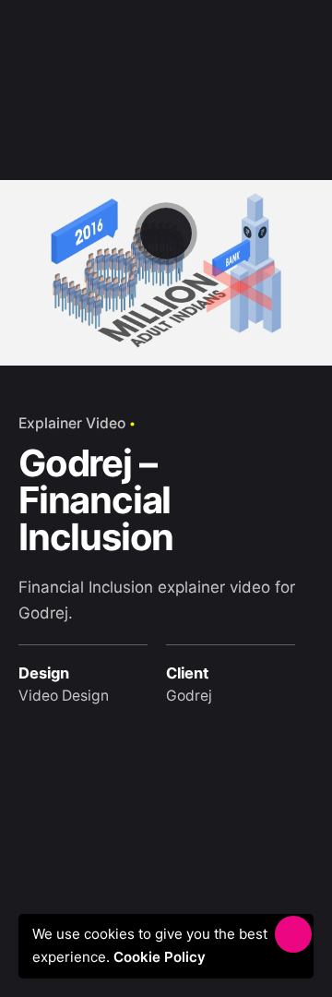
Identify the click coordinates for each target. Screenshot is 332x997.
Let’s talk (268, 45)
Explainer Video (71, 423)
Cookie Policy (165, 957)
